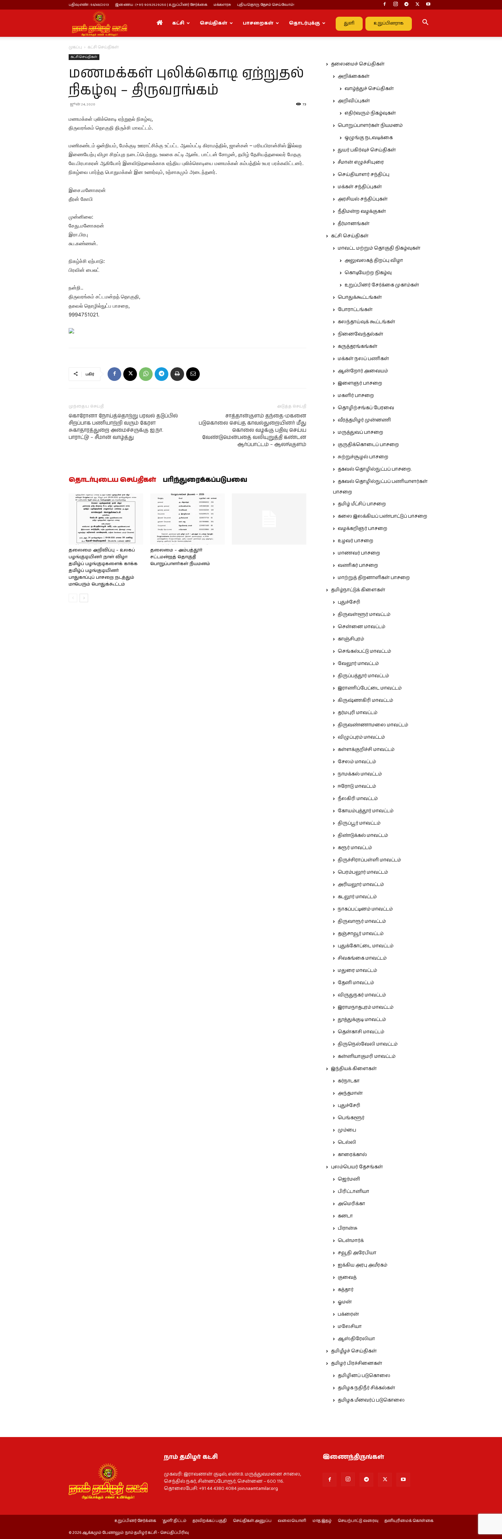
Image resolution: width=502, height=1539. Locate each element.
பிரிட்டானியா (353, 1191)
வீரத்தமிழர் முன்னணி (364, 420)
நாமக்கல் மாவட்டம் (360, 774)
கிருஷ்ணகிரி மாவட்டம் (365, 700)
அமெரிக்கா (351, 1204)
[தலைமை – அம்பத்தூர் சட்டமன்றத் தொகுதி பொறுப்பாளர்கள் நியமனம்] (187, 519)
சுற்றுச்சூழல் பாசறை (363, 457)
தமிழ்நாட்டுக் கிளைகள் (358, 590)
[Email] (193, 374)
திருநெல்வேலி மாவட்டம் (368, 1044)
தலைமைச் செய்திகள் (358, 64)
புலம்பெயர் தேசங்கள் (357, 1167)
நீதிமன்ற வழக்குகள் (362, 211)
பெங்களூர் (351, 1118)
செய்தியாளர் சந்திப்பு (363, 174)
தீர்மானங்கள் (353, 223)
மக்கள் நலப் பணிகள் (363, 358)
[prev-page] (73, 598)
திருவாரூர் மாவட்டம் (362, 921)
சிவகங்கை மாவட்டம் (362, 958)
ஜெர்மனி (349, 1179)
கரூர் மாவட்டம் (355, 848)
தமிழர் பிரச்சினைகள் (356, 1363)
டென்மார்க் (351, 1240)
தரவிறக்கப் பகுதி (210, 1521)
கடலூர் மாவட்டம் (357, 897)
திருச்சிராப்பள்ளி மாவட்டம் (369, 860)
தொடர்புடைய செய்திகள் (112, 480)
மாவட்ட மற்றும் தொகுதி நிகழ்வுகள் (379, 248)
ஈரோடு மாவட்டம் (357, 786)
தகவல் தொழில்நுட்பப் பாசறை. (375, 469)
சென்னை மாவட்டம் (361, 627)
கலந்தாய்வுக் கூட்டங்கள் (366, 322)
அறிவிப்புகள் (354, 101)
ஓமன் (345, 1302)
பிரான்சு (348, 1228)
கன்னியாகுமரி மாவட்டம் (366, 1056)
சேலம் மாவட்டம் (357, 762)
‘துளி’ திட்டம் (174, 1521)
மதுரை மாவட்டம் (357, 970)
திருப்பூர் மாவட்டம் (359, 823)
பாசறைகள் (258, 23)
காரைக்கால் (352, 1154)
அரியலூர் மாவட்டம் (361, 884)
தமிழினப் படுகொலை (364, 1375)
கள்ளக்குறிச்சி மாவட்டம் (366, 749)
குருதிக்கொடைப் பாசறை (368, 444)
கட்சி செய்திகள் (84, 57)
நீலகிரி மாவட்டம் (358, 798)
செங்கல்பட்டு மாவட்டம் (364, 651)
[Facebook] (384, 5)
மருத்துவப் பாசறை (360, 432)
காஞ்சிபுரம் (351, 639)
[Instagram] (395, 5)
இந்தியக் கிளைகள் (354, 1068)
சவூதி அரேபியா (357, 1253)
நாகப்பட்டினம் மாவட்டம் (365, 909)
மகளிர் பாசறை (356, 395)
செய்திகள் (213, 23)
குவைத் (347, 1277)
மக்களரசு (222, 5)
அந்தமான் (350, 1093)
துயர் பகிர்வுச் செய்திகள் (367, 150)
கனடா (345, 1216)
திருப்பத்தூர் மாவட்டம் (363, 676)
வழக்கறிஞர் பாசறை (362, 528)
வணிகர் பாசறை (358, 565)
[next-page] (84, 598)
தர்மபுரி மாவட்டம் (357, 712)
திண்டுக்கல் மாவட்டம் (363, 835)
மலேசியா (350, 1326)
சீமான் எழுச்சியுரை (361, 162)
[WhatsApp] (146, 374)
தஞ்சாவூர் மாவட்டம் (361, 933)
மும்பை (347, 1130)
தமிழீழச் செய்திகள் (354, 1351)
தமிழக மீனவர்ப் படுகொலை (371, 1400)
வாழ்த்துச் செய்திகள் (369, 88)
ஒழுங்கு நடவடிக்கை (369, 138)
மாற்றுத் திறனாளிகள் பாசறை (374, 577)
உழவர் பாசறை (355, 541)
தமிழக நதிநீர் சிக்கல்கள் (366, 1388)
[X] (417, 5)
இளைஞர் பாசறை (360, 383)
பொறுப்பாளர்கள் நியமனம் (370, 125)
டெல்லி (347, 1142)
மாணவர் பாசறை (359, 553)
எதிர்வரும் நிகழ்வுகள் (370, 113)
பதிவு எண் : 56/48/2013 (89, 5)
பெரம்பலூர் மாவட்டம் (363, 872)
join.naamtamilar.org (258, 1488)
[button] (425, 23)
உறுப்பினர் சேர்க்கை (135, 1521)
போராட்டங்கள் (355, 309)
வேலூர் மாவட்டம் (358, 663)
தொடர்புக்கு (304, 23)
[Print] (177, 374)
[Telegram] (406, 5)
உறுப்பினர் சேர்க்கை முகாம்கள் (382, 285)
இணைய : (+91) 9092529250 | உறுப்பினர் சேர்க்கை (161, 5)
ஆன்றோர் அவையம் (363, 371)
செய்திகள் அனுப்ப (252, 1521)
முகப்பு (75, 47)
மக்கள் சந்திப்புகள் (360, 187)
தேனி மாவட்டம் (356, 983)
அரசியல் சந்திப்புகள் (363, 199)
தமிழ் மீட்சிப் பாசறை (362, 504)
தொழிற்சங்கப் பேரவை (366, 408)
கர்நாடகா (349, 1081)
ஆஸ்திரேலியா (356, 1339)
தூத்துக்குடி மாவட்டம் (362, 1019)
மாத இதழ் (322, 1521)
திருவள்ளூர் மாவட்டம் (364, 614)
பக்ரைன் (348, 1314)
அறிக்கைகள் (353, 76)
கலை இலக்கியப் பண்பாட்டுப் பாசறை (382, 516)
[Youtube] (428, 5)
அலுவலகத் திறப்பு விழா (374, 260)
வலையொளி (292, 1521)
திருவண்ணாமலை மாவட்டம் (373, 725)
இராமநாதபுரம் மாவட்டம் (365, 1007)
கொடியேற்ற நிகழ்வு (368, 273)
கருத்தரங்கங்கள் (357, 346)
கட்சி (178, 23)
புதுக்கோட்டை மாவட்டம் (365, 946)
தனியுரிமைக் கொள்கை (409, 1521)
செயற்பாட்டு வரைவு (358, 1521)
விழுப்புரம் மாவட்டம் (361, 737)
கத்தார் (345, 1289)
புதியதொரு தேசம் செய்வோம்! (265, 5)
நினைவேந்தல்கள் (360, 334)
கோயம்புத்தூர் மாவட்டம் (365, 811)
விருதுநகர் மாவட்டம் (362, 995)
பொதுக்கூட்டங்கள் (360, 297)
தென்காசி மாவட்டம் (361, 1032)
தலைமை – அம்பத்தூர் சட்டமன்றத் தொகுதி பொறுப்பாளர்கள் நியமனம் (180, 557)
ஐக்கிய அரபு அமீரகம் (362, 1265)
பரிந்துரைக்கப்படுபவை (205, 480)
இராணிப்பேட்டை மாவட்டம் (370, 688)
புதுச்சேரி (349, 602)
